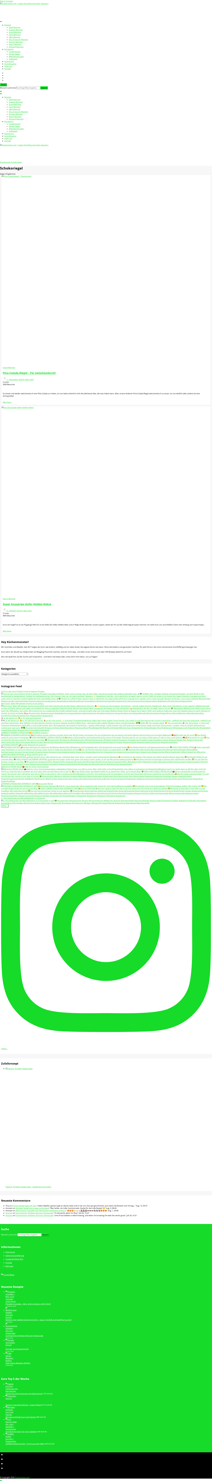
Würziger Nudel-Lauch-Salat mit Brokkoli (32, 1208)
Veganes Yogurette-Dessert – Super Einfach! (24, 1405)
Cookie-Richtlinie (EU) (14, 1259)
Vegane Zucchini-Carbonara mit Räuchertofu (24, 1393)
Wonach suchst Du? (8, 88)
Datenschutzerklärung (15, 1255)
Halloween (13, 59)
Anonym (9, 1213)
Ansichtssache (10, 64)
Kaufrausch (9, 61)
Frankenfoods (14, 52)
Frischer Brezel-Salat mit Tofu (24, 1206)
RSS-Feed (9, 1266)
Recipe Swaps (14, 54)
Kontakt (7, 69)
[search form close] (1, 91)
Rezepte (7, 25)
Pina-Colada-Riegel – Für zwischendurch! (29, 373)
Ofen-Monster (14, 37)
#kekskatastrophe (16, 56)
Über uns (8, 66)
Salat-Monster (15, 27)
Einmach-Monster (16, 47)
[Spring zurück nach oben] (1, 1480)
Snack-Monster (15, 32)
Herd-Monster (15, 35)
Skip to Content (6, 1)
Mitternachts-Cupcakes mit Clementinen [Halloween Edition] (41, 1210)
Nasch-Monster (15, 44)
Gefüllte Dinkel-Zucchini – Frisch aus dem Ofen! (25, 1444)
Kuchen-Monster (16, 42)
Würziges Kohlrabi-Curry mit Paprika (21, 1417)
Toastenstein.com (22, 1477)
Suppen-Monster (16, 30)
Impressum (10, 1252)
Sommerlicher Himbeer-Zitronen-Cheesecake (34, 1213)
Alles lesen (7, 402)
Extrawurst (8, 49)
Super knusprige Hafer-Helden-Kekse (27, 604)
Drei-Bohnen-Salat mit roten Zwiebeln (21, 1431)
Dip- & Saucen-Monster (18, 39)
